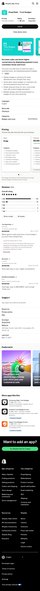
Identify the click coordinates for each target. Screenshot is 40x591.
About (23, 519)
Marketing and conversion (7, 495)
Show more (6, 252)
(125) (23, 21)
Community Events (9, 531)
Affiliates (24, 539)
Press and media (27, 531)
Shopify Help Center (9, 519)
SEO (22, 494)
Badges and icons (8, 119)
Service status (26, 546)
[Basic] (18, 174)
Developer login (8, 563)
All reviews (21, 216)
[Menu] (37, 3)
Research (5, 539)
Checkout (5, 111)
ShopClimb (32, 21)
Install (20, 26)
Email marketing (27, 490)
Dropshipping (26, 474)
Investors (24, 527)
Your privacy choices (10, 585)
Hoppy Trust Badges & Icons (18, 422)
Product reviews (27, 482)
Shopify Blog (6, 534)
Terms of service (8, 569)
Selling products (8, 482)
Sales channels (7, 474)
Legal (23, 542)
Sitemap (5, 579)
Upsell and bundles (28, 486)
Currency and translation (26, 503)
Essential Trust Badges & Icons (19, 409)
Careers (24, 522)
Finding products (8, 478)
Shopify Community (9, 527)
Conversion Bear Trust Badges (19, 400)
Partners (24, 534)
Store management (9, 500)
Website (5, 325)
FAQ (3, 315)
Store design (7, 490)
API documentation (9, 522)
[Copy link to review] (13, 224)
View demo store (20, 32)
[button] (20, 403)
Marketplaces (26, 478)
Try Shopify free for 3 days (20, 449)
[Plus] (21, 174)
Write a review (8, 216)
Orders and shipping (9, 486)
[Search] (33, 3)
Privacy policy (7, 312)
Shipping (24, 498)
